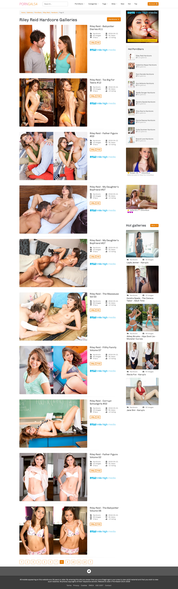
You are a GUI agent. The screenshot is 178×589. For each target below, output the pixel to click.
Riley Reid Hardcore (144, 56)
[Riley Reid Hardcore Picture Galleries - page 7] (21, 562)
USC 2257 (99, 585)
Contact (108, 585)
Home (23, 12)
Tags (104, 4)
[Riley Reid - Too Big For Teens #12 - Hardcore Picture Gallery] (53, 102)
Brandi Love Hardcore (144, 139)
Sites (113, 4)
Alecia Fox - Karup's (136, 374)
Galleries (30, 12)
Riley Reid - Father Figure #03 (104, 135)
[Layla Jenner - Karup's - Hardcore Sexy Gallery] (142, 243)
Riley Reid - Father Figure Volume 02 (104, 456)
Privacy (76, 585)
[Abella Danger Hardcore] (131, 93)
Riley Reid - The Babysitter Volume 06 (104, 509)
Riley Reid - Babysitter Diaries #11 (102, 28)
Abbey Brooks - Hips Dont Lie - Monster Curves (141, 337)
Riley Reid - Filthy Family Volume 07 (103, 349)
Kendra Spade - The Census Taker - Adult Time (140, 299)
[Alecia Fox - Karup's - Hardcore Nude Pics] (142, 355)
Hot (129, 4)
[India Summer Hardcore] (131, 130)
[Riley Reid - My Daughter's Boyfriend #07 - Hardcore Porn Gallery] (53, 209)
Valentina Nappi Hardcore (146, 65)
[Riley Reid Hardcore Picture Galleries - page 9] (90, 562)
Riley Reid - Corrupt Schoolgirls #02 (100, 402)
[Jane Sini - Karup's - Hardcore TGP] (142, 391)
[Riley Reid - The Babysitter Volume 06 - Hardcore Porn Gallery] (53, 530)
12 (85, 562)
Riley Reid (46, 12)
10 (73, 562)
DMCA (91, 585)
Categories (92, 4)
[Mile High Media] (105, 50)
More (153, 225)
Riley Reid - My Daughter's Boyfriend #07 (104, 188)
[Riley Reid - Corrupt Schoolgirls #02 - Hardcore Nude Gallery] (53, 423)
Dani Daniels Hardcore (145, 74)
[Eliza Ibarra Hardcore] (131, 112)
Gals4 (28, 4)
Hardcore (54, 12)
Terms (69, 585)
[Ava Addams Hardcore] (131, 84)
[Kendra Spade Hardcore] (131, 102)
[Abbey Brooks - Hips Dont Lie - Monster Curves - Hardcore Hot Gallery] (142, 317)
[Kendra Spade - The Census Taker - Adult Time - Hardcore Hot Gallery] (142, 279)
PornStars (79, 4)
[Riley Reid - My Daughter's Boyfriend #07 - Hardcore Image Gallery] (53, 263)
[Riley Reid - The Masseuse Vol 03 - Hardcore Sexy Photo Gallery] (53, 316)
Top (135, 4)
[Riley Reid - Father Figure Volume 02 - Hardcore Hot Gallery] (53, 477)
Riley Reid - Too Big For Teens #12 (102, 81)
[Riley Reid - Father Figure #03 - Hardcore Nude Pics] (53, 156)
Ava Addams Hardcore (145, 83)
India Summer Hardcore (145, 130)
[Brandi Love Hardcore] (131, 139)
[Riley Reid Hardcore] (131, 56)
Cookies (84, 585)
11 (79, 562)
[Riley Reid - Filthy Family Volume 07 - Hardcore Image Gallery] (53, 370)
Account (152, 4)
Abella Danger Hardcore (145, 93)
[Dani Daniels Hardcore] (131, 75)
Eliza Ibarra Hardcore (144, 111)
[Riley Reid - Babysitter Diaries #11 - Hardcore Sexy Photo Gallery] (53, 49)
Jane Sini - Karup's (136, 410)
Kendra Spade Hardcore (145, 102)
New (122, 4)
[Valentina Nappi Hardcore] (131, 65)
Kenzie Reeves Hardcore (145, 120)
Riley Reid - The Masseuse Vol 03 (104, 295)
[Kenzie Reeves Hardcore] (131, 121)
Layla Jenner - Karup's (137, 262)
